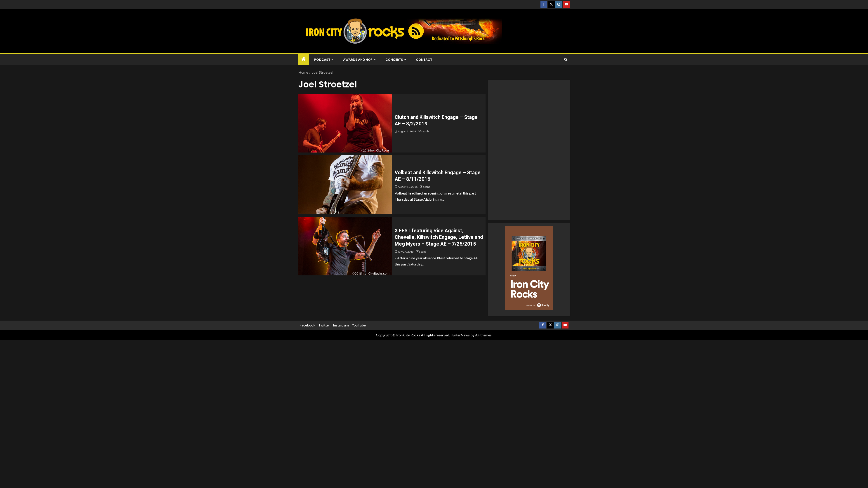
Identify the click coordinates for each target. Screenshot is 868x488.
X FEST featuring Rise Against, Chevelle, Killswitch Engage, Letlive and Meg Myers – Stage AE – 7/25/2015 (439, 237)
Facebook (307, 325)
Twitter (324, 325)
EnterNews (461, 335)
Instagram (341, 325)
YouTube (359, 325)
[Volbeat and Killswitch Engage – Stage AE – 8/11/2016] (345, 184)
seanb (425, 131)
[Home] (303, 59)
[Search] (565, 59)
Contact (424, 59)
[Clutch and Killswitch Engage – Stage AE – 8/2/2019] (345, 123)
